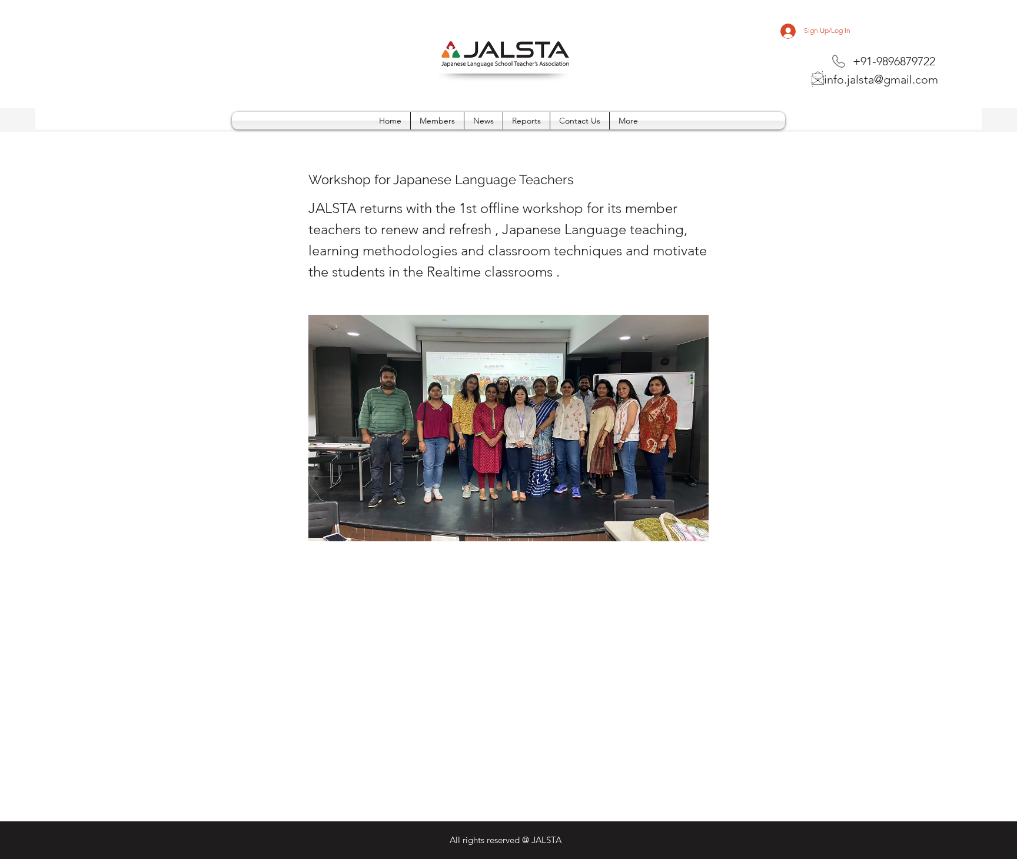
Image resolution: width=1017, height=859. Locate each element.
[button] (628, 120)
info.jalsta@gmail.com (881, 79)
